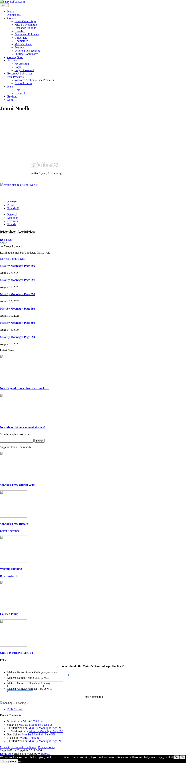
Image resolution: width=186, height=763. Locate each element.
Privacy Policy (46, 747)
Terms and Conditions (23, 747)
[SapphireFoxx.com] (12, 1)
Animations (14, 14)
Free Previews (15, 76)
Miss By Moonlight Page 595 (17, 322)
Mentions (12, 217)
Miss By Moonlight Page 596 (17, 308)
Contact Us (21, 93)
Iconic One (6, 753)
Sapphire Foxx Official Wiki (17, 484)
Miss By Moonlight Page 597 (17, 294)
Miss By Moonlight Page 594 (17, 337)
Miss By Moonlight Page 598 (17, 279)
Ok (176, 757)
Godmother (21, 40)
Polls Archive (15, 709)
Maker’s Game (23, 44)
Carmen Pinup (9, 613)
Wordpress (44, 753)
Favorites (12, 221)
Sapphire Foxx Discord (14, 523)
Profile (11, 205)
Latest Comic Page (25, 21)
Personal (12, 214)
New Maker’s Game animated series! (22, 427)
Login (18, 67)
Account (12, 60)
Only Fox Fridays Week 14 (16, 652)
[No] (19, 761)
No (182, 757)
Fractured (20, 47)
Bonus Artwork (23, 83)
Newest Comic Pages (12, 258)
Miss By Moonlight (26, 24)
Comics (11, 18)
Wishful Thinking (11, 568)
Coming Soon (15, 57)
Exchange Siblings (25, 27)
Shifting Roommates (26, 53)
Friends (13, 208)
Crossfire (20, 31)
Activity (12, 201)
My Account (22, 63)
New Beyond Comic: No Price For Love (24, 388)
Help (10, 86)
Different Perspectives (27, 50)
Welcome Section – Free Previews (34, 80)
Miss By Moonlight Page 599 (17, 265)
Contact (5, 747)
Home (10, 11)
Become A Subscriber (19, 73)
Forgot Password (24, 70)
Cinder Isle (21, 37)
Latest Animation (10, 530)
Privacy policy (8, 761)
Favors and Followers (27, 34)
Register (12, 96)
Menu (4, 5)
